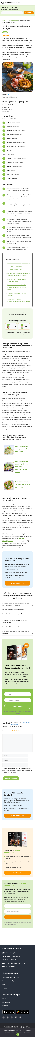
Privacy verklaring (8, 981)
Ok (18, 1034)
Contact (5, 988)
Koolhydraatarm (13, 21)
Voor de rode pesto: (16, 269)
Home (4, 21)
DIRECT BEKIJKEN (17, 872)
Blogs (4, 999)
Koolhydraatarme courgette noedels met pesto (22, 449)
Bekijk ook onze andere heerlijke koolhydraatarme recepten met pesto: (16, 287)
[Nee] (33, 1033)
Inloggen (5, 1006)
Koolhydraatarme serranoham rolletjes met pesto (23, 484)
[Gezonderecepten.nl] (10, 2)
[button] (3, 35)
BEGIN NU (29, 13)
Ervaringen (6, 1002)
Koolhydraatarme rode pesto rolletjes (18, 263)
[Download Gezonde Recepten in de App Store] (8, 1012)
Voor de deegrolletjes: (16, 266)
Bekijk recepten (18, 583)
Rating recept (6, 731)
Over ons (5, 984)
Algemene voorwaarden (10, 977)
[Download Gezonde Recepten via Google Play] (23, 1012)
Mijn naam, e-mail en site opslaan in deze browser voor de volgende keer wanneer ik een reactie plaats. (18, 770)
